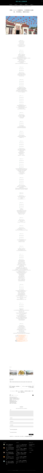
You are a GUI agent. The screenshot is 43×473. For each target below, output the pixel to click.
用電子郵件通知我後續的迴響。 (14, 429)
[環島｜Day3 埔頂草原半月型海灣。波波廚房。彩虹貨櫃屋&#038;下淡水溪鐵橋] (13, 372)
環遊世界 (21, 4)
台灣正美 (16, 4)
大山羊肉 (16, 341)
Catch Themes (33, 470)
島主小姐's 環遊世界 (21, 1)
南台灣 (10, 379)
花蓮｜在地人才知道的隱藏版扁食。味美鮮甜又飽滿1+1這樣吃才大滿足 (21, 446)
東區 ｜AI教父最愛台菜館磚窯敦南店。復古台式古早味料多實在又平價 (10, 449)
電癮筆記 (26, 4)
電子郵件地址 (12, 421)
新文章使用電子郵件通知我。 (13, 432)
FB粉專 (30, 452)
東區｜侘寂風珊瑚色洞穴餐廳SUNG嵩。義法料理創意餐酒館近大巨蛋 (10, 453)
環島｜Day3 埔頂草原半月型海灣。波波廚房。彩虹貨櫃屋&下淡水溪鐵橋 (13, 375)
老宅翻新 (31, 4)
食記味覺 (10, 4)
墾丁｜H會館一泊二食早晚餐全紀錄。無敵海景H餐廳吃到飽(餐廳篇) (10, 462)
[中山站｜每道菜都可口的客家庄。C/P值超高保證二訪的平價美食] (21, 372)
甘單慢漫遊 (18, 452)
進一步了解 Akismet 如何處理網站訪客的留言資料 (26, 436)
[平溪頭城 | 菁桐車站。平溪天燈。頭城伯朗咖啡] (29, 372)
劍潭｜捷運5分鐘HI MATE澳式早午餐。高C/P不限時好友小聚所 (10, 458)
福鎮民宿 (16, 340)
